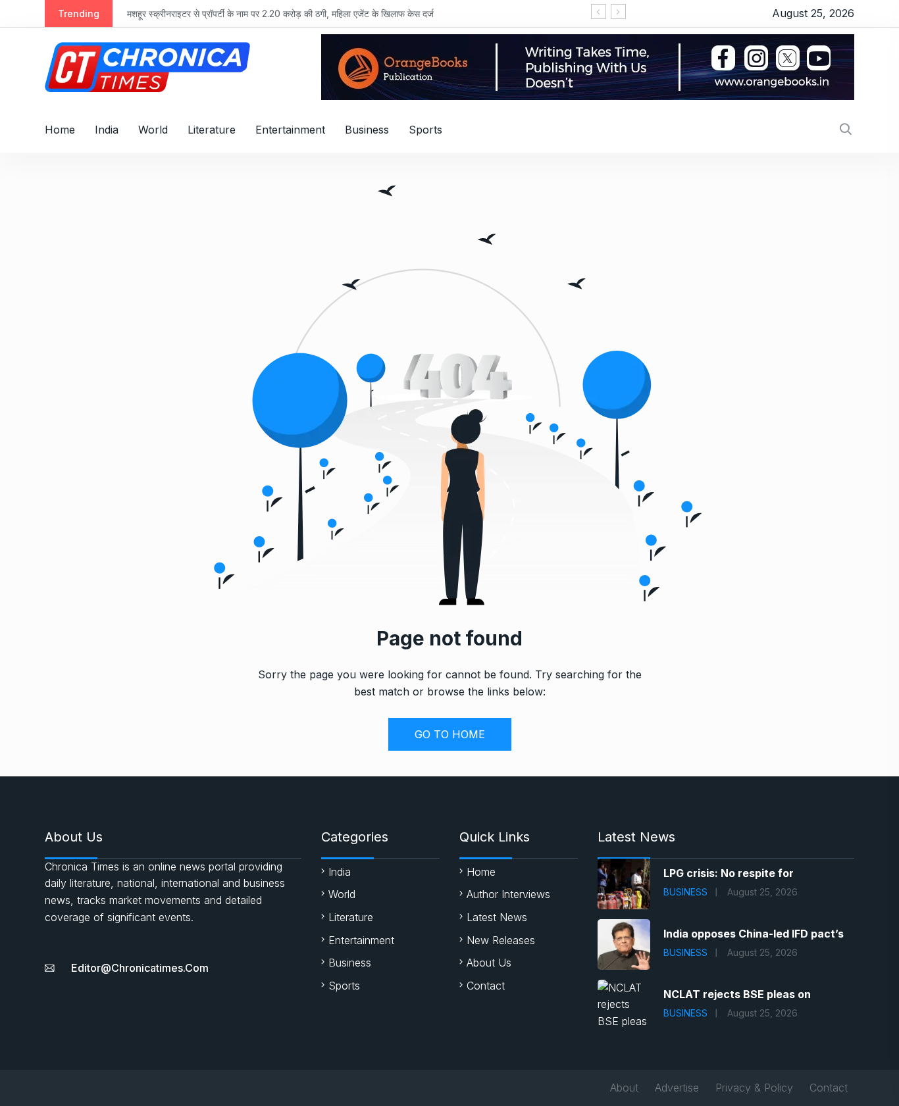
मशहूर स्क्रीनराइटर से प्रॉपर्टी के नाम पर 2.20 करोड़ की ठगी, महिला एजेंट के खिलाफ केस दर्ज (280, 13)
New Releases (501, 940)
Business (367, 129)
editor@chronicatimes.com (140, 967)
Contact (486, 985)
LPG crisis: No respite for (728, 873)
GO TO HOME (450, 734)
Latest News (497, 917)
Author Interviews (508, 894)
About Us (489, 962)
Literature (212, 129)
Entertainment (290, 129)
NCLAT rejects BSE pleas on (737, 994)
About (624, 1087)
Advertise (677, 1087)
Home (60, 129)
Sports (425, 129)
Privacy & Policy (754, 1087)
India (106, 129)
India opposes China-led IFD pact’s (753, 933)
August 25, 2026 (762, 891)
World (153, 129)
